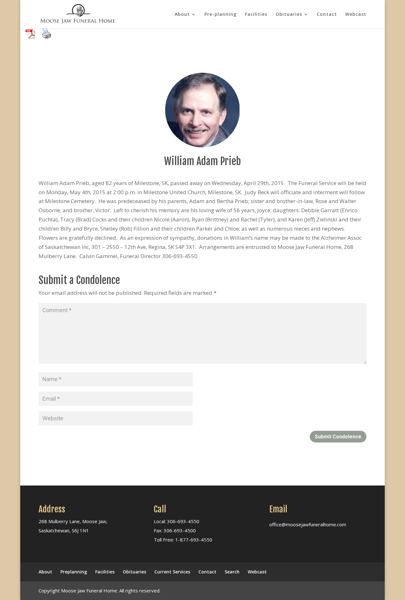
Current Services (172, 572)
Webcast (355, 14)
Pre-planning (220, 14)
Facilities (256, 14)
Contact (327, 14)
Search (232, 572)
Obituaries (289, 14)
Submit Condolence (338, 437)
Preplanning (73, 572)
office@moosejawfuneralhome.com (307, 524)
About (182, 14)
